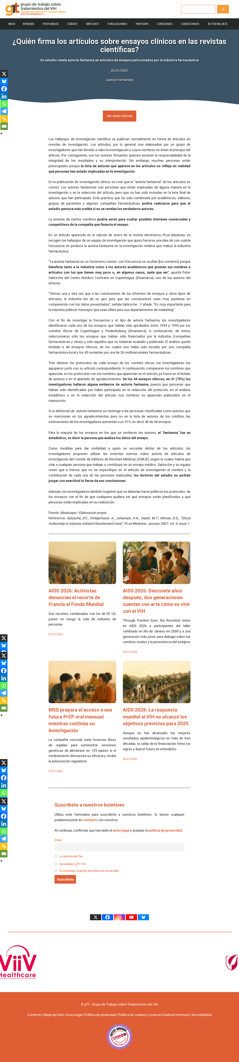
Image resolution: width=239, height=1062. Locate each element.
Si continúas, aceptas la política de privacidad (89, 871)
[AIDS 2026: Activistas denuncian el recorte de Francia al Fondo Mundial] (82, 581)
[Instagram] (119, 917)
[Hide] (1, 133)
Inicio (11, 23)
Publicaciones (117, 23)
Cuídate (72, 23)
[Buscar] (223, 9)
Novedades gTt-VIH (72, 864)
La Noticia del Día (71, 856)
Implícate (92, 23)
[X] (4, 74)
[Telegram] (4, 111)
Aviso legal (74, 1015)
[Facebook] (4, 89)
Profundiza (51, 23)
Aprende (28, 23)
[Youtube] (131, 917)
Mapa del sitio (54, 1015)
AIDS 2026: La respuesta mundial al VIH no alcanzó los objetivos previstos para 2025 (156, 716)
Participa (142, 23)
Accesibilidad (202, 1015)
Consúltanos (190, 23)
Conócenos (165, 23)
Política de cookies (132, 1015)
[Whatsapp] (4, 104)
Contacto (34, 1015)
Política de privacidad (100, 1015)
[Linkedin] (4, 96)
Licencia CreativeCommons (169, 1015)
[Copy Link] (4, 118)
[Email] (4, 126)
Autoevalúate (218, 23)
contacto (90, 820)
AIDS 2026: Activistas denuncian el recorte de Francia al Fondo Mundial (76, 597)
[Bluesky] (4, 81)
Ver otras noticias (120, 116)
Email (58, 840)
